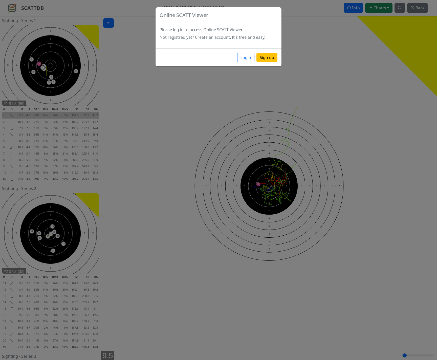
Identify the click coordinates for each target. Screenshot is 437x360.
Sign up (267, 57)
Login (246, 57)
